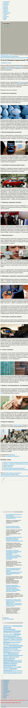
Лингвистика (11, 650)
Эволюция (13, 668)
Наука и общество (9, 658)
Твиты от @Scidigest (8, 619)
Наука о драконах (8, 466)
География (5, 7)
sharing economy (18, 425)
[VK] (4, 26)
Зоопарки (12, 642)
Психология (6, 14)
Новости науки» (5, 54)
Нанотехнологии (14, 657)
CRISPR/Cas (7, 626)
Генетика (11, 637)
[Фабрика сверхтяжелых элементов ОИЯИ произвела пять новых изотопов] (14, 591)
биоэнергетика (16, 671)
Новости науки (6, 22)
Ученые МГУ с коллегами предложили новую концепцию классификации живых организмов (14, 552)
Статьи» (11, 54)
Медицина (5, 9)
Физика (5, 18)
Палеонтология (6, 12)
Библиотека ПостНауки (14, 632)
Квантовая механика (16, 645)
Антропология (6, 1)
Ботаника (13, 636)
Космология (17, 647)
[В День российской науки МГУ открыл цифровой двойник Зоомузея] (14, 574)
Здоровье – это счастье (8, 640)
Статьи (4, 15)
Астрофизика (6, 632)
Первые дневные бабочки (12, 526)
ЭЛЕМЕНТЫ (6, 668)
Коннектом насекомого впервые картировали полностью (14, 538)
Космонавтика (7, 649)
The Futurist (22, 82)
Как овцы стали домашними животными (14, 468)
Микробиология (13, 653)
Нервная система (18, 660)
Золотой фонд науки (17, 640)
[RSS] (7, 26)
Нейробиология (8, 660)
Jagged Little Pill (9, 68)
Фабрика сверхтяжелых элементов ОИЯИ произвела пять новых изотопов (13, 586)
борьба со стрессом (17, 673)
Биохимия (6, 636)
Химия (4, 19)
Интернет (18, 642)
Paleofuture (12, 454)
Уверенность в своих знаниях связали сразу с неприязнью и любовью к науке (13, 601)
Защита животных (16, 639)
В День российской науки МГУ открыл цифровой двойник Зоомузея (13, 569)
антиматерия (10, 671)
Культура (15, 649)
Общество (5, 11)
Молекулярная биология (11, 655)
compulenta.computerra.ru (13, 456)
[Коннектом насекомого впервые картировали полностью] (14, 540)
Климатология (8, 647)
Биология (5, 5)
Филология (14, 667)
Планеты (6, 663)
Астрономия (6, 4)
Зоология (6, 642)
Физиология (7, 667)
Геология (6, 639)
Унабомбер (18, 67)
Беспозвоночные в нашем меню (9, 56)
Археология (6, 3)
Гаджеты (5, 637)
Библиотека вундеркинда (8, 634)
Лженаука (5, 8)
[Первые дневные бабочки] (13, 527)
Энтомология (7, 670)
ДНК (10, 639)
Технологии (6, 16)
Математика (18, 650)
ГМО (17, 636)
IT (11, 626)
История (6, 473)
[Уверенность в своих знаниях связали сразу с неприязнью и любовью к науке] (14, 605)
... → (10, 534)
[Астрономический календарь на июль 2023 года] (14, 518)
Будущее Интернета (8, 465)
